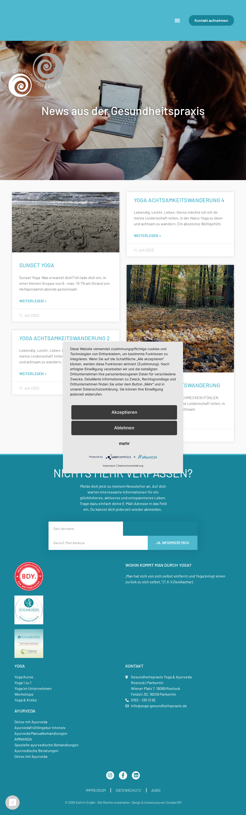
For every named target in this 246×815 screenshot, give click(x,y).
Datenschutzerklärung (130, 465)
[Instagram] (110, 775)
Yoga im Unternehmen (33, 688)
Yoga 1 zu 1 (22, 682)
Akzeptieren (124, 412)
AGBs (155, 790)
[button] (177, 20)
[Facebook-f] (123, 775)
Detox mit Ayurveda (30, 721)
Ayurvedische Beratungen (36, 750)
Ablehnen (124, 427)
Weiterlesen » (32, 300)
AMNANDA (23, 739)
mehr (124, 443)
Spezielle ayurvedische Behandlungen (46, 744)
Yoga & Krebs (25, 700)
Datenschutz (128, 790)
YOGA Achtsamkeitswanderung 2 (64, 338)
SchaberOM (173, 802)
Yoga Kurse (23, 677)
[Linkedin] (136, 775)
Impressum (96, 790)
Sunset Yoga (36, 265)
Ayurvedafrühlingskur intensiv (40, 727)
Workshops (23, 694)
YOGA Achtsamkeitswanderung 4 (179, 200)
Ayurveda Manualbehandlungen (40, 733)
